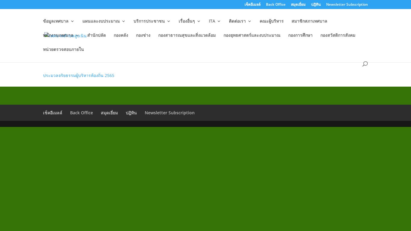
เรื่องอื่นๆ (187, 21)
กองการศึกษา (300, 35)
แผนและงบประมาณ (101, 21)
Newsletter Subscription (347, 5)
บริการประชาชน (149, 21)
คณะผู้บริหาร (272, 21)
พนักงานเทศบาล (58, 35)
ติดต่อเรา (237, 21)
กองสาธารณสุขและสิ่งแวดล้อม (187, 35)
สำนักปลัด (96, 35)
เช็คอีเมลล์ (253, 5)
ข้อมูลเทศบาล (56, 21)
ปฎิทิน (316, 5)
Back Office (276, 5)
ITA (212, 21)
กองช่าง (143, 35)
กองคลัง (121, 35)
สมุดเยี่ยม (298, 5)
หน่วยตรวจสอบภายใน (63, 49)
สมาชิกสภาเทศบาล (309, 21)
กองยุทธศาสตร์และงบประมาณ (252, 35)
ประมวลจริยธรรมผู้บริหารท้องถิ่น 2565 (78, 75)
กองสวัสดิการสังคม (337, 35)
